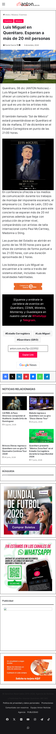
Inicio (7, 15)
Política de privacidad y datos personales (21, 703)
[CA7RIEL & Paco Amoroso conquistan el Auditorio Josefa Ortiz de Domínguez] (14, 403)
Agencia (21, 712)
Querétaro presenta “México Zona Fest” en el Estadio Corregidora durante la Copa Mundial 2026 (41, 451)
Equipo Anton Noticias (41, 707)
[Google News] (28, 365)
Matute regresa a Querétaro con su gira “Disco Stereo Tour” (40, 416)
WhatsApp (39, 316)
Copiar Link (28, 354)
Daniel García (10, 45)
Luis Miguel (43, 333)
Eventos (23, 15)
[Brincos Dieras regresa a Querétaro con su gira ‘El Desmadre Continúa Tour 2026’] (14, 436)
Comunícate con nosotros (17, 707)
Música (14, 15)
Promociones (47, 703)
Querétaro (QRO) (28, 339)
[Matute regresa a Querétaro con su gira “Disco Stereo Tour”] (41, 403)
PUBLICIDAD (32, 712)
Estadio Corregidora (18, 333)
